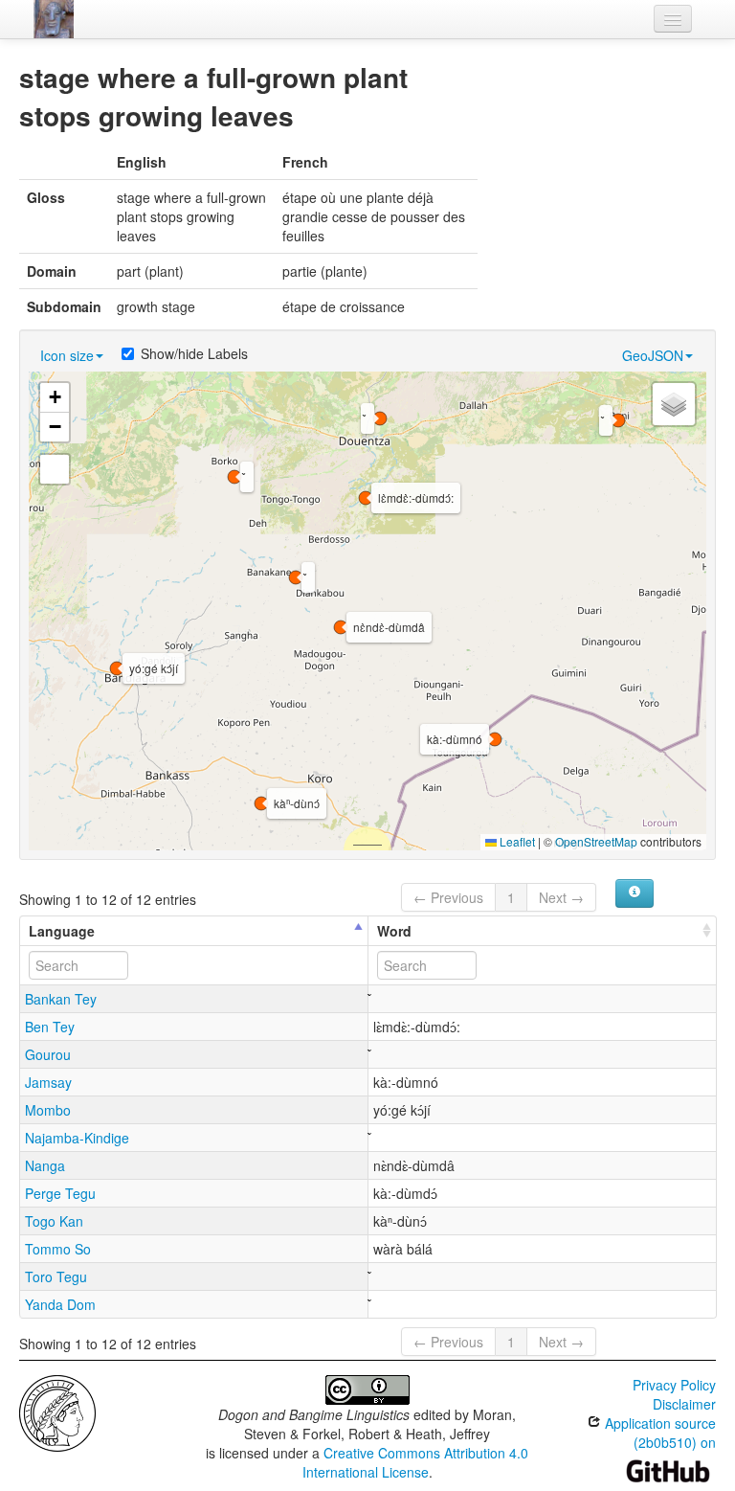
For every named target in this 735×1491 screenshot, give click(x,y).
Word (394, 930)
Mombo (48, 1109)
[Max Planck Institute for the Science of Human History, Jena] (57, 1411)
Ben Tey (50, 1026)
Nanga (45, 1165)
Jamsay (48, 1082)
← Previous (448, 897)
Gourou (48, 1054)
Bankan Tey (61, 998)
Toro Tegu (56, 1276)
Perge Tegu (60, 1193)
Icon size (67, 355)
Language (62, 930)
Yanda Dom (60, 1304)
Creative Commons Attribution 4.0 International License (415, 1462)
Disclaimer (684, 1403)
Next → (561, 897)
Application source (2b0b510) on (658, 1432)
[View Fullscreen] (54, 469)
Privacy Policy (674, 1384)
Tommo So (58, 1248)
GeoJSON (652, 355)
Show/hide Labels (194, 353)
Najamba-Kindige (77, 1137)
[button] (295, 577)
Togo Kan (54, 1221)
